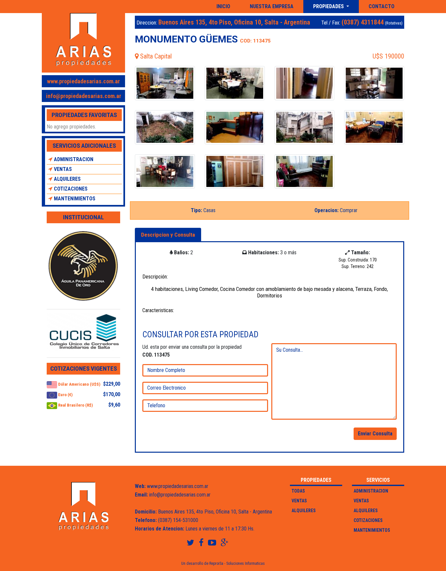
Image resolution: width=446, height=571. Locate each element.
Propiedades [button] (329, 6)
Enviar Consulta (375, 433)
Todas (298, 491)
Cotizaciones (70, 189)
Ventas (62, 169)
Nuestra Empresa (272, 6)
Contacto (381, 6)
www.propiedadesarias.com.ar (83, 81)
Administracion (73, 159)
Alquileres (67, 179)
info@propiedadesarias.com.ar (83, 95)
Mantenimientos (74, 198)
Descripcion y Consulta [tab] (168, 234)
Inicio (223, 6)
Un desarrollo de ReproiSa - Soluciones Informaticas (223, 563)
